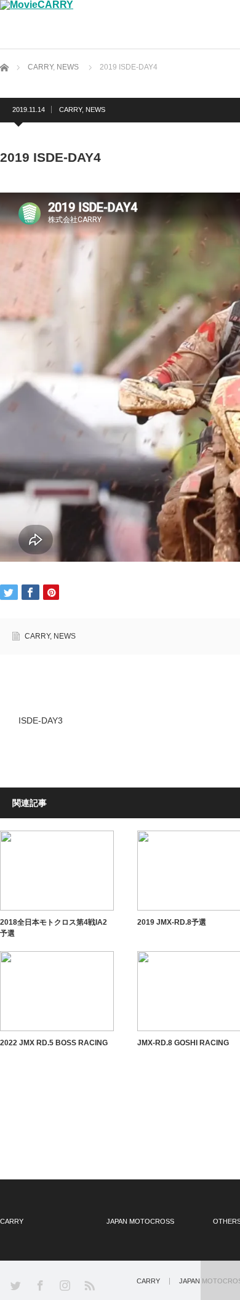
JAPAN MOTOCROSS (140, 1221)
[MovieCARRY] (36, 5)
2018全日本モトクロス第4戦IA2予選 (53, 928)
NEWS (68, 67)
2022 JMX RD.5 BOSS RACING (54, 1043)
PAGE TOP (220, 1280)
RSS (89, 1285)
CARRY (40, 67)
